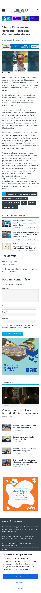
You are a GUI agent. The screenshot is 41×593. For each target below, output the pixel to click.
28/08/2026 (8, 416)
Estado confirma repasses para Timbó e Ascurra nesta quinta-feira (24, 223)
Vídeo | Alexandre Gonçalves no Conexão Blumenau (25, 426)
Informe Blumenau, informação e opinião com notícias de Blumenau (18, 544)
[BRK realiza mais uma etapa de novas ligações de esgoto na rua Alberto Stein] (6, 234)
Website (5, 318)
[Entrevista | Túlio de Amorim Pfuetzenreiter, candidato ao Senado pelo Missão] (6, 462)
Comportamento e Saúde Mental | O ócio (23, 438)
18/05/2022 (18, 227)
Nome (4, 305)
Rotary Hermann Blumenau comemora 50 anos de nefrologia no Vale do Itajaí (24, 246)
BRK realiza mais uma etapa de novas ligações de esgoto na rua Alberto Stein (26, 234)
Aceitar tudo (20, 576)
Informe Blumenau (11, 203)
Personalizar (20, 582)
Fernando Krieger (21, 40)
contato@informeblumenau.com (22, 538)
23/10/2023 (18, 251)
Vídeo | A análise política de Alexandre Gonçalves (24, 449)
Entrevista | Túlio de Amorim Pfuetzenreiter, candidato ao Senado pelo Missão (25, 462)
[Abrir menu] (3, 10)
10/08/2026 (18, 467)
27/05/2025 (18, 239)
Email (4, 312)
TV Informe (7, 382)
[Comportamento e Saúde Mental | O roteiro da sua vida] (20, 397)
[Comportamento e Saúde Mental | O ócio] (6, 439)
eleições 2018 (21, 198)
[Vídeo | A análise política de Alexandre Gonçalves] (6, 451)
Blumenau (12, 194)
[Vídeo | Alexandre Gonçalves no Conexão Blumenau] (6, 427)
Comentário (6, 288)
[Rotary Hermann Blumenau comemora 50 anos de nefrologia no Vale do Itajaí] (6, 246)
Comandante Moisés (28, 194)
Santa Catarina (10, 207)
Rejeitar (20, 588)
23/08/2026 (18, 430)
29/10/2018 (8, 40)
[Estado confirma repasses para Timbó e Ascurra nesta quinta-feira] (6, 223)
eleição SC (8, 198)
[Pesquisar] (37, 10)
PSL (24, 203)
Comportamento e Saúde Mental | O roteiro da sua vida (20, 412)
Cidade (4, 549)
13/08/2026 (18, 453)
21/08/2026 (18, 441)
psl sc (31, 203)
